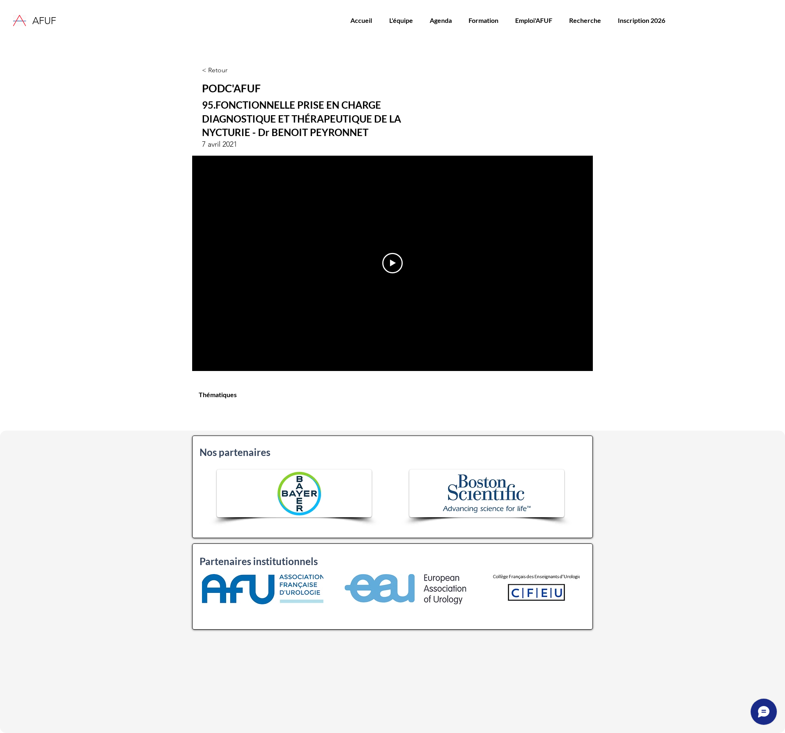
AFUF (44, 21)
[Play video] (392, 263)
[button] (483, 20)
